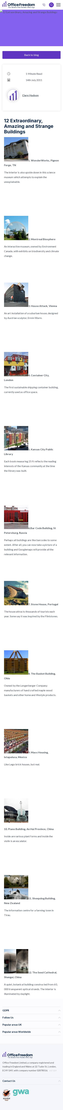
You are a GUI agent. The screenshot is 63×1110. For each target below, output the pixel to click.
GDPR (5, 1010)
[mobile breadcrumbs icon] (58, 4)
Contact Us (8, 1080)
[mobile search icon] (51, 4)
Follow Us (7, 1017)
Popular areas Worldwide (16, 1031)
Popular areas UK (12, 1024)
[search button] (34, 4)
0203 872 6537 (44, 5)
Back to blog (31, 54)
